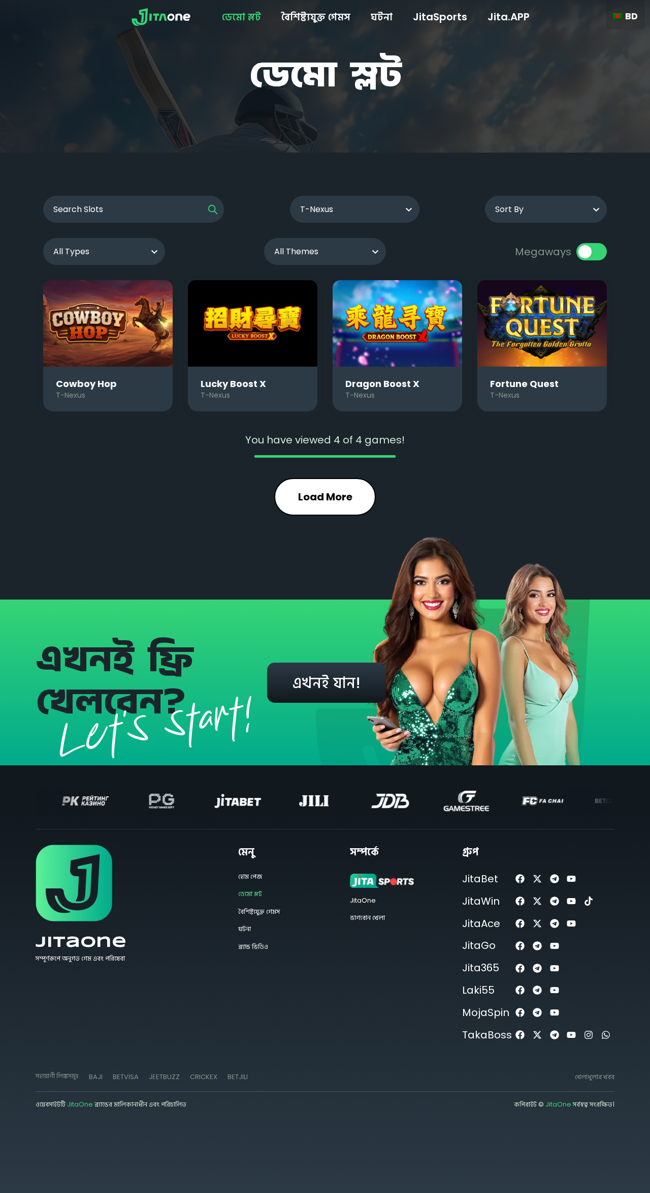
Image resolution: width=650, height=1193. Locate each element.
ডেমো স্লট (241, 17)
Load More (325, 497)
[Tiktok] (588, 901)
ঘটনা (382, 17)
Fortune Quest (524, 383)
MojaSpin (485, 1012)
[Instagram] (588, 1035)
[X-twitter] (537, 879)
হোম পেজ (250, 876)
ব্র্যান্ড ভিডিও (253, 946)
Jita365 (480, 968)
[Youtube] (571, 879)
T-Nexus (70, 395)
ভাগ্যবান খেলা (367, 917)
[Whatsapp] (606, 1035)
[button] (96, 1077)
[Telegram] (554, 879)
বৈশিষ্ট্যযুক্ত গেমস (315, 17)
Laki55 (478, 990)
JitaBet (480, 879)
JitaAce (481, 923)
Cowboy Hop (86, 383)
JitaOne (81, 942)
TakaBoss (487, 1035)
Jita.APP (509, 17)
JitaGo (479, 945)
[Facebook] (520, 879)
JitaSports (440, 17)
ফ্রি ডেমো (107, 323)
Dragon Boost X (382, 383)
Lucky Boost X (233, 383)
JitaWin (481, 901)
